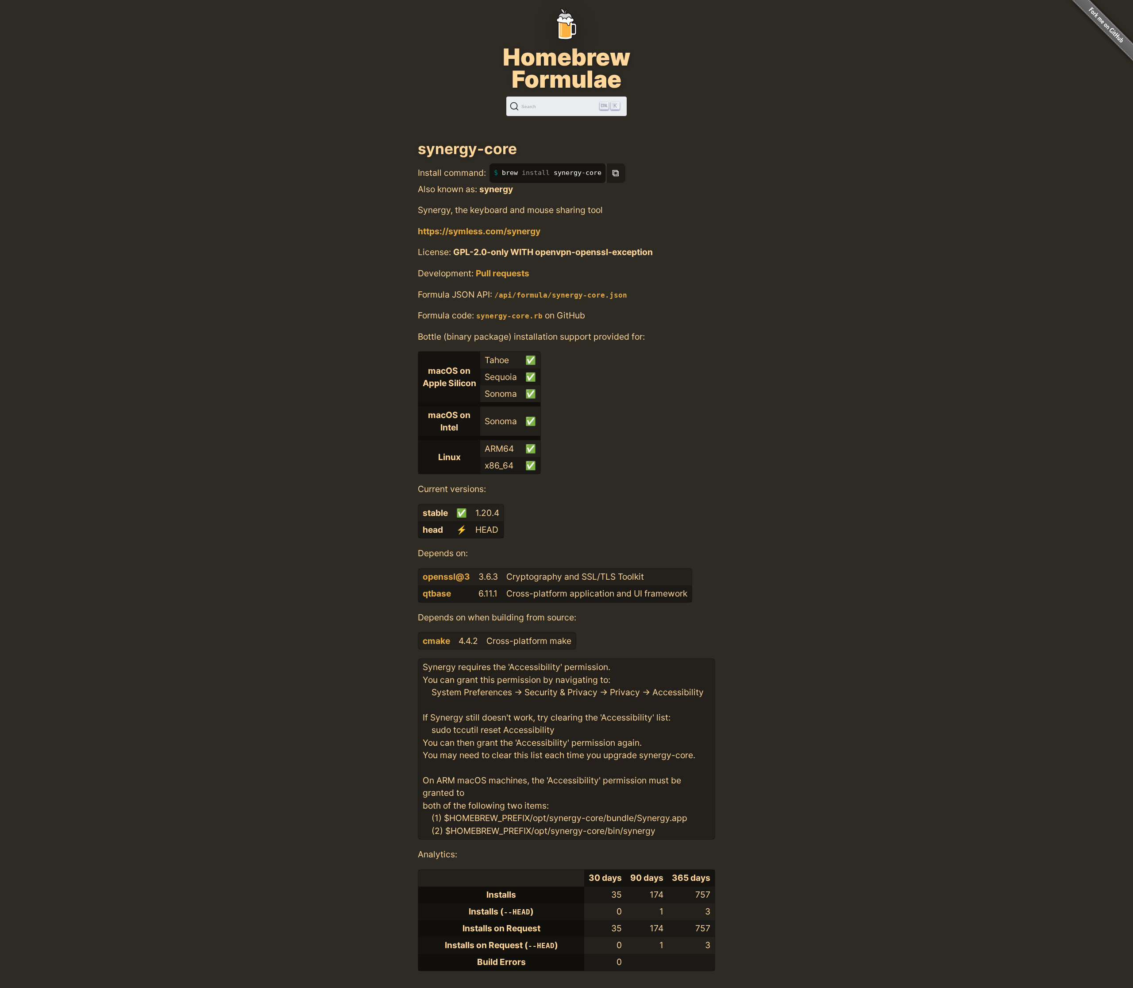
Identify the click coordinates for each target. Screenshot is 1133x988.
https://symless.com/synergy (479, 231)
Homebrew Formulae (566, 68)
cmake (436, 640)
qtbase (437, 593)
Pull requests (502, 273)
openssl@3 (446, 576)
